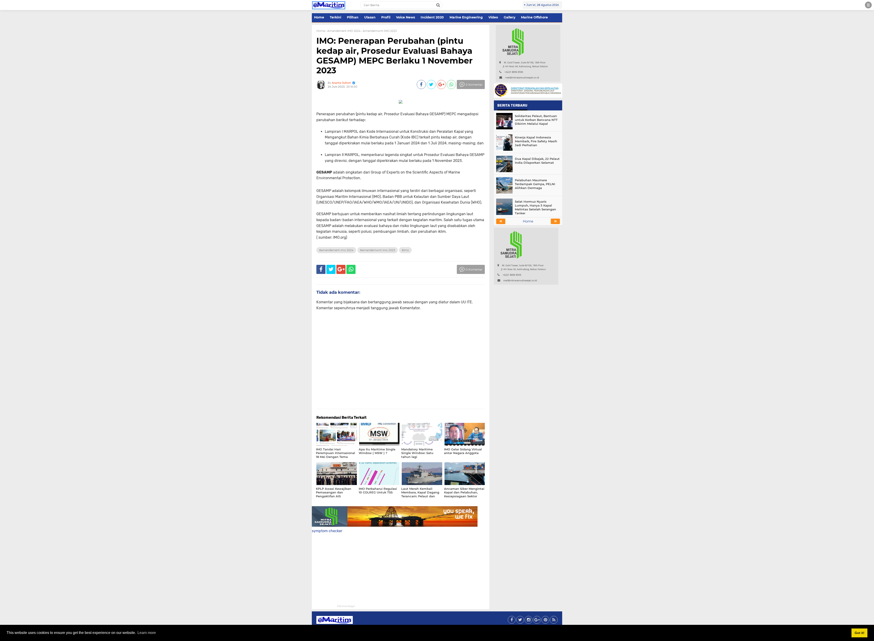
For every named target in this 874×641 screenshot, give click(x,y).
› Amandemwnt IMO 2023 (379, 31)
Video (493, 17)
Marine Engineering (466, 17)
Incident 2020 (432, 17)
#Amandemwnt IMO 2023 (377, 250)
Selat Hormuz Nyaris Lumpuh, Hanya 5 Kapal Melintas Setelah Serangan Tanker (535, 207)
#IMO (405, 250)
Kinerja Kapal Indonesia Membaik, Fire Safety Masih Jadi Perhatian (536, 141)
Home (319, 17)
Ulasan (370, 17)
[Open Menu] (868, 5)
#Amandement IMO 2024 (336, 250)
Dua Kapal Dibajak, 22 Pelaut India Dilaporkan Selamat (537, 160)
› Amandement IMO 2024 (343, 31)
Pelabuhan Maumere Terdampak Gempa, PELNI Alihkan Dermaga (535, 184)
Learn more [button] (146, 633)
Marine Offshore (534, 17)
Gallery (509, 17)
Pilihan (352, 17)
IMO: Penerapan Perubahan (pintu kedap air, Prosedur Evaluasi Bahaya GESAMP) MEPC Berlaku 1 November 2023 (394, 55)
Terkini (335, 17)
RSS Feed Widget (346, 606)
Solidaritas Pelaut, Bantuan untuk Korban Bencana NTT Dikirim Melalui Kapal (536, 119)
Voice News (405, 17)
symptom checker (327, 531)
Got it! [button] (859, 633)
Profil (385, 17)
